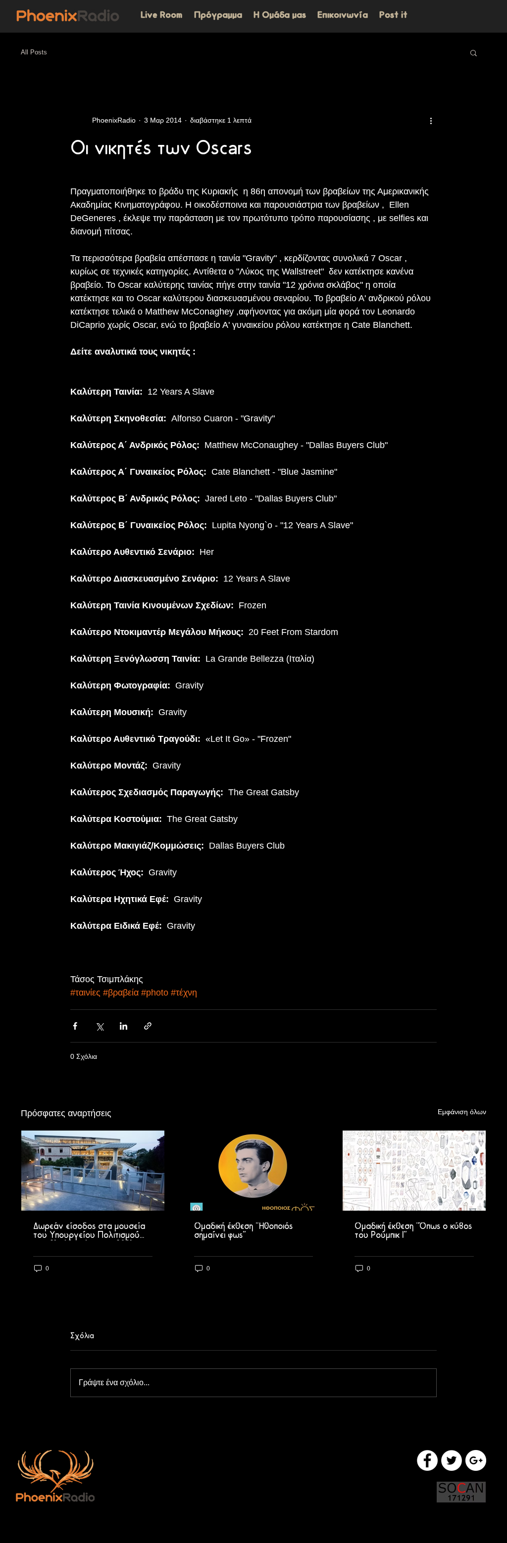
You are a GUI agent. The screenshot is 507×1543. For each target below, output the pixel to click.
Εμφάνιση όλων (462, 1112)
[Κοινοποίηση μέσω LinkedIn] (123, 1026)
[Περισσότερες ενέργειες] (431, 120)
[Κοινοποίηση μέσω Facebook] (75, 1026)
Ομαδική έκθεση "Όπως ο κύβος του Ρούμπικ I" (413, 1231)
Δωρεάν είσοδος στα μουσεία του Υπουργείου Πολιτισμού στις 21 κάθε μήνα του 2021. (89, 1231)
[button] (473, 52)
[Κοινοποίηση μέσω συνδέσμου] (147, 1026)
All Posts (34, 52)
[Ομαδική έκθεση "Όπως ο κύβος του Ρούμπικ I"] (414, 1171)
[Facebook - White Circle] (427, 1460)
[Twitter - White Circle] (451, 1460)
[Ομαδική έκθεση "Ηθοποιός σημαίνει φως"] (253, 1171)
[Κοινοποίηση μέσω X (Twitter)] (99, 1026)
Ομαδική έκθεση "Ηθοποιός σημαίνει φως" (243, 1231)
